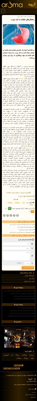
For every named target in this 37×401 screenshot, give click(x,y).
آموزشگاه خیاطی (29, 275)
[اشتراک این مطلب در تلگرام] (17, 215)
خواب (19, 184)
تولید (32, 358)
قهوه (13, 139)
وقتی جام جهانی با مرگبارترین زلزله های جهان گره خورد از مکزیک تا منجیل (19, 291)
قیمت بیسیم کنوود (29, 281)
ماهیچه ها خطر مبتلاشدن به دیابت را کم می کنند (24, 299)
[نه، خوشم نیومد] (32, 211)
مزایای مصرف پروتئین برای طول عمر (26, 230)
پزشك (10, 202)
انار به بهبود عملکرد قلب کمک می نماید (26, 227)
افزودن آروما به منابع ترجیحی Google (17, 192)
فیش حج (31, 278)
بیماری (17, 202)
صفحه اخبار (18, 365)
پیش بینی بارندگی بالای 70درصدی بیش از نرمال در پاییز (22, 224)
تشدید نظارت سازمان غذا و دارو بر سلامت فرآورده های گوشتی (21, 316)
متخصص (28, 148)
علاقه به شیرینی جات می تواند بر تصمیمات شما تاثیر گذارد (22, 313)
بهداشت (24, 355)
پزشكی (18, 358)
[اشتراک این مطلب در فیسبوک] (14, 215)
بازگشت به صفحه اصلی (11, 368)
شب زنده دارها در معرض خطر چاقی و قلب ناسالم (24, 296)
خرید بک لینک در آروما (30, 395)
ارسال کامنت (27, 268)
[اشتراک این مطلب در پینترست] (7, 215)
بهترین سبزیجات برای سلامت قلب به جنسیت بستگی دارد (22, 293)
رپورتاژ (26, 358)
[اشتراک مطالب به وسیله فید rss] (4, 215)
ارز (23, 202)
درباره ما (34, 392)
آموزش (6, 355)
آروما (32, 4)
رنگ (4, 72)
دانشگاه (21, 78)
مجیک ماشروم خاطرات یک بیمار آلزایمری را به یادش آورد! (22, 232)
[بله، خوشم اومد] (9, 208)
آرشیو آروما (33, 397)
